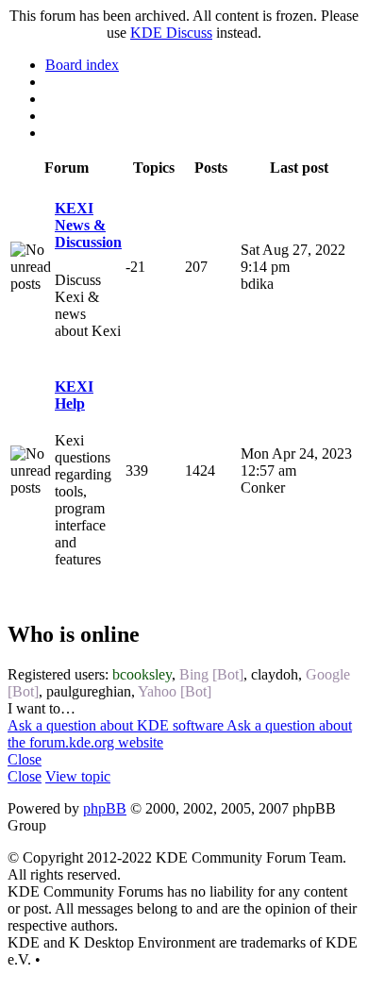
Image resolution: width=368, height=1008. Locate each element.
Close (25, 759)
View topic (77, 776)
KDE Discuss (171, 33)
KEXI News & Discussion (88, 225)
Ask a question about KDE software (117, 725)
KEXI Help (74, 395)
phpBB (104, 808)
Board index (82, 65)
